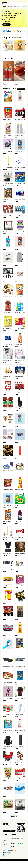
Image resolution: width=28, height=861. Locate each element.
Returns (4, 842)
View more (13, 816)
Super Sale (16, 6)
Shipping (4, 840)
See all (23, 58)
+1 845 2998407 (19, 838)
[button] (8, 47)
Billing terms (5, 846)
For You (4, 6)
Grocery (10, 6)
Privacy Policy (5, 844)
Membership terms (6, 838)
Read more (5, 24)
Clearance (23, 6)
